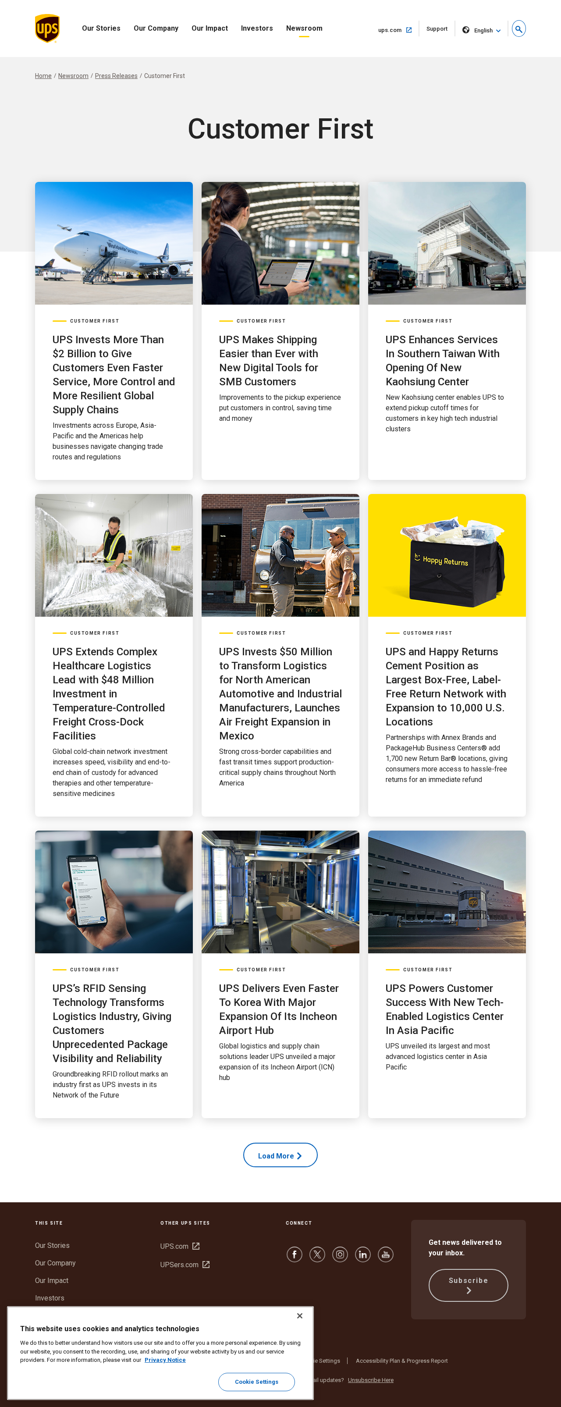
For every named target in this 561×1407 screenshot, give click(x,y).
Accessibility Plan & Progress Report (402, 1360)
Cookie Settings (320, 1360)
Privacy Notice (165, 1360)
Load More (276, 1156)
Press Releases (116, 75)
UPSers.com (184, 1265)
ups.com (398, 29)
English (483, 30)
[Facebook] (294, 1258)
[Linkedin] (363, 1258)
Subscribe (468, 1280)
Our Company (156, 28)
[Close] (299, 1315)
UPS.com (179, 1246)
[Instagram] (340, 1258)
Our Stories (101, 28)
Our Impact (210, 28)
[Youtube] (385, 1258)
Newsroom (304, 28)
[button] (519, 28)
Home (43, 75)
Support (440, 30)
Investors (257, 28)
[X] (317, 1258)
